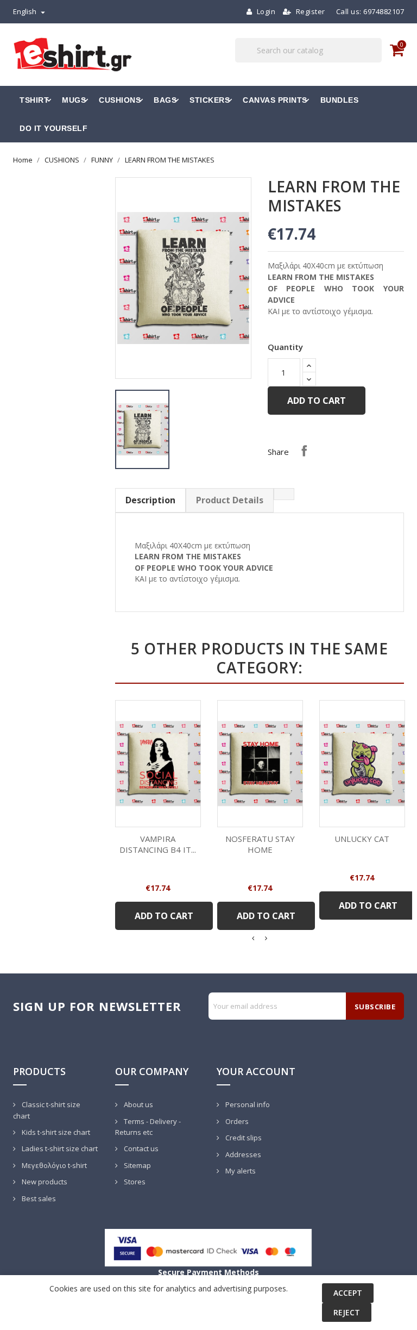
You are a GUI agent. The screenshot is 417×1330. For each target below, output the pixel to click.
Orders (236, 1121)
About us (137, 1104)
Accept (347, 1293)
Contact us (140, 1148)
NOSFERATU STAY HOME (260, 844)
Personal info (247, 1104)
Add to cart (316, 401)
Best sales (38, 1198)
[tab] (284, 494)
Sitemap (136, 1165)
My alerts (240, 1171)
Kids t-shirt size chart (55, 1132)
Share (304, 450)
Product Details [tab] (229, 500)
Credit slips (243, 1137)
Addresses (242, 1154)
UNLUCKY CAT (361, 838)
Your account (256, 1071)
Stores (134, 1182)
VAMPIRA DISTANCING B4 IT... (157, 844)
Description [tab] (150, 500)
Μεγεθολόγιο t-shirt (53, 1165)
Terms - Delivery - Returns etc (148, 1127)
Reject (346, 1312)
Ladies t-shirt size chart (59, 1148)
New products (43, 1182)
